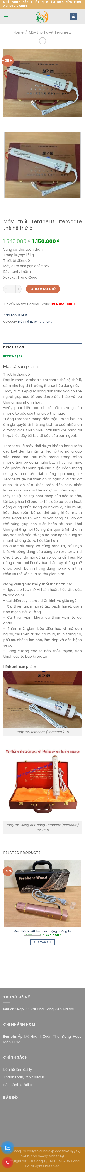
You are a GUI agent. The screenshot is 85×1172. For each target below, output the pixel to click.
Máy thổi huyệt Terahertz (50, 32)
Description (13, 347)
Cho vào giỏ (43, 288)
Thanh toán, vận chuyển (23, 1077)
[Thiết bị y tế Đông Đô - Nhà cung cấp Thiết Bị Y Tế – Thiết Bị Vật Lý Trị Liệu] (42, 16)
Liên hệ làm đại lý (17, 1069)
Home (18, 32)
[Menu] (5, 16)
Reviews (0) (12, 356)
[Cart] (74, 16)
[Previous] (7, 121)
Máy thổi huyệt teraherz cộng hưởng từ (42, 931)
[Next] (19, 121)
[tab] (42, 347)
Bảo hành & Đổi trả (19, 1084)
